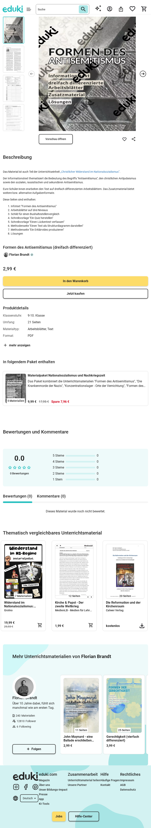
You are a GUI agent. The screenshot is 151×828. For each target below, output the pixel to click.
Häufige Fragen (110, 780)
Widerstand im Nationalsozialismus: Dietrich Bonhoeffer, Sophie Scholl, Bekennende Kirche (19, 604)
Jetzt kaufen (76, 293)
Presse (43, 794)
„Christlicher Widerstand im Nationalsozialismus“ (90, 171)
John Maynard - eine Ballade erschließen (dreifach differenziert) (80, 738)
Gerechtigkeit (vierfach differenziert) (122, 738)
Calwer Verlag (114, 610)
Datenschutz (128, 789)
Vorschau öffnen (55, 139)
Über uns (44, 784)
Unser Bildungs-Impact (53, 789)
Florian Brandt (19, 254)
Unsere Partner (77, 784)
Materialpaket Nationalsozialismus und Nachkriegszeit (66, 375)
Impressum (127, 780)
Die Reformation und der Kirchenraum (123, 604)
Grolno (8, 610)
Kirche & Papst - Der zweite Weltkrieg (69, 604)
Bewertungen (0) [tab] (17, 496)
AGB (123, 784)
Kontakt (105, 784)
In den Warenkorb (75, 281)
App (41, 799)
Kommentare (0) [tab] (51, 496)
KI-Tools (44, 803)
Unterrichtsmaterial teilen (84, 780)
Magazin (44, 780)
